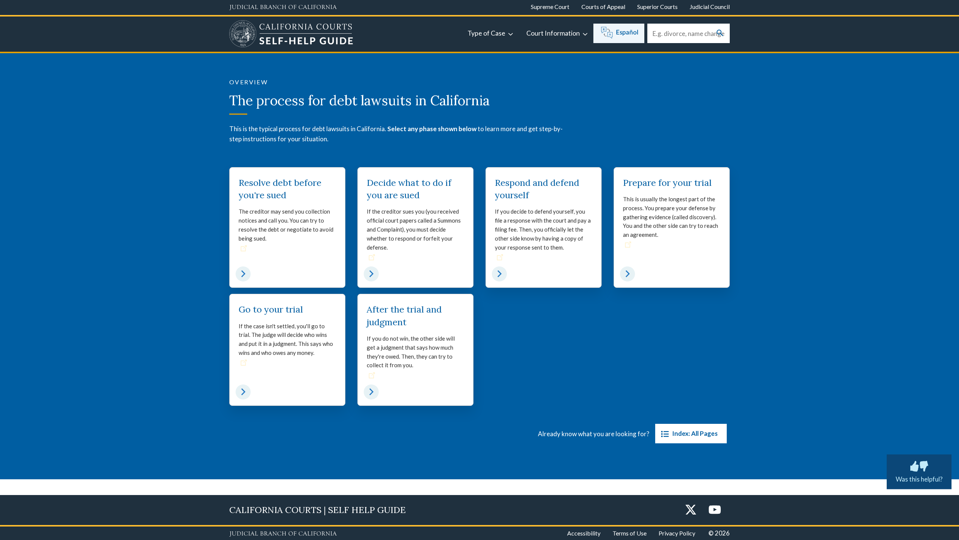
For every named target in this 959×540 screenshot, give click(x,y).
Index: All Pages (695, 433)
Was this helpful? (919, 479)
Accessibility (583, 533)
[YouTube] (715, 510)
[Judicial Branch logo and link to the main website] (283, 7)
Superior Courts (657, 6)
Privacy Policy (677, 533)
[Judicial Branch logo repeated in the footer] (283, 534)
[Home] (291, 35)
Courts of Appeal (603, 6)
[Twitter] (691, 510)
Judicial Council (710, 6)
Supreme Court (550, 6)
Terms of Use (629, 533)
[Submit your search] (720, 33)
